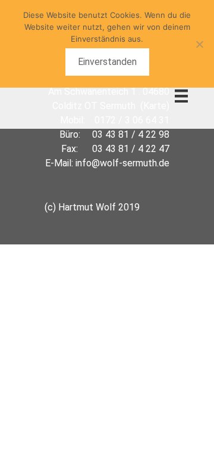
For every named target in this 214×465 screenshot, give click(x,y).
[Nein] (199, 44)
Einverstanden (107, 61)
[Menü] (181, 95)
